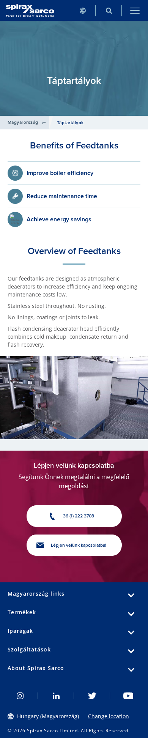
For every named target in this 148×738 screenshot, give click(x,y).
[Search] (108, 10)
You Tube (128, 695)
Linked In (56, 695)
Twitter (92, 695)
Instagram (20, 695)
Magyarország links (36, 593)
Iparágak (20, 630)
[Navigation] (134, 10)
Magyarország (23, 122)
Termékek (22, 612)
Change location (108, 716)
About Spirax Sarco (36, 668)
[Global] (82, 10)
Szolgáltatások (29, 649)
